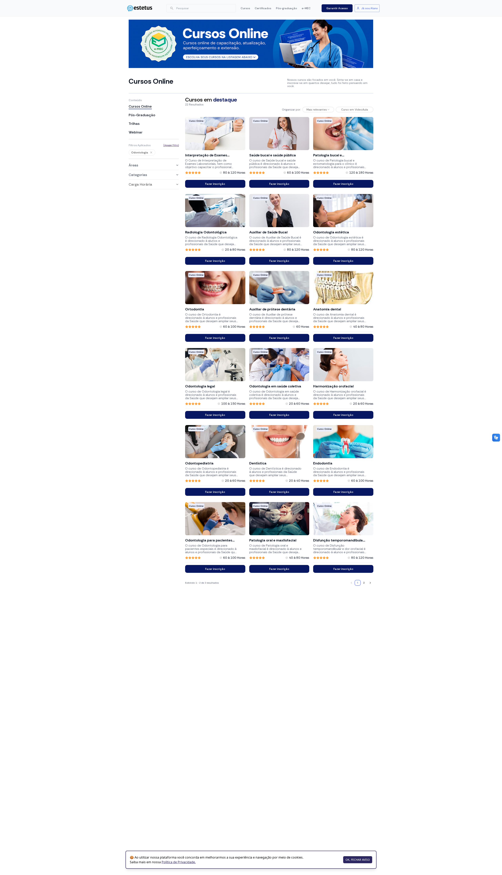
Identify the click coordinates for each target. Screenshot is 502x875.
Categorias (138, 174)
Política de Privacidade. (179, 862)
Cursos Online (140, 106)
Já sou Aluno (369, 8)
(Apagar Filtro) (171, 145)
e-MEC (306, 8)
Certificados (263, 8)
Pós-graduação (286, 8)
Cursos (245, 8)
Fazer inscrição (215, 184)
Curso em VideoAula (354, 109)
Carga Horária (140, 184)
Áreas (133, 165)
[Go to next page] (370, 583)
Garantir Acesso (337, 8)
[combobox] (318, 109)
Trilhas (134, 123)
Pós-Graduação (142, 115)
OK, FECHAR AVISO (358, 859)
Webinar (136, 132)
